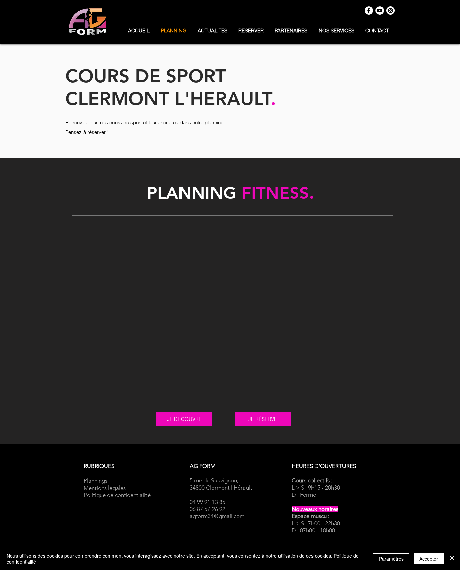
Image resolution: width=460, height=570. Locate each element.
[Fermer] (452, 558)
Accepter (428, 558)
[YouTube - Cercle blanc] (379, 10)
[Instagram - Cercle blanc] (390, 10)
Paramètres (391, 558)
